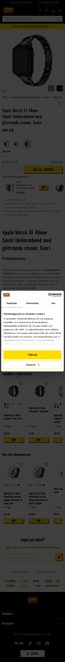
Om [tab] (53, 303)
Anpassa (31, 364)
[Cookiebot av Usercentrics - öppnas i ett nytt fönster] (48, 295)
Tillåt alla (32, 354)
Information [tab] (32, 303)
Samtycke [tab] (11, 303)
